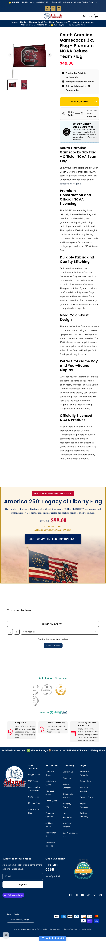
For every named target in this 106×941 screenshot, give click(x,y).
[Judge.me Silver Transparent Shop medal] (46, 689)
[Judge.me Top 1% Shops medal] (60, 689)
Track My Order (50, 773)
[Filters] (17, 632)
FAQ (48, 807)
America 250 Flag (34, 811)
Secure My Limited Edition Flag (53, 539)
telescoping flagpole (70, 183)
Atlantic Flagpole (27, 929)
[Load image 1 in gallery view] (13, 85)
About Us (67, 778)
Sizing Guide (51, 801)
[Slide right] (49, 55)
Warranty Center (67, 805)
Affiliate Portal (49, 825)
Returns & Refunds (84, 773)
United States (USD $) (19, 920)
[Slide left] (10, 55)
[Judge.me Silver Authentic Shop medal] (33, 689)
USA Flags (33, 781)
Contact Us (68, 772)
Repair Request (84, 805)
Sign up (22, 884)
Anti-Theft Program (67, 825)
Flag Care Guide (50, 793)
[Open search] (10, 632)
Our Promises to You (70, 835)
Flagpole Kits (34, 774)
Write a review (53, 645)
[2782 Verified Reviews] (83, 879)
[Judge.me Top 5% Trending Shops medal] (33, 700)
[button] (8, 16)
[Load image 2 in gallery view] (24, 85)
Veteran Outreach (67, 786)
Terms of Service (84, 789)
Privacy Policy (86, 781)
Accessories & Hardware (34, 789)
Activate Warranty (84, 815)
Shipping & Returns (68, 796)
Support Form (86, 797)
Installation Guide (51, 783)
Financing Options (50, 815)
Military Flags (34, 803)
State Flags (33, 797)
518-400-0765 (53, 867)
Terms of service (70, 929)
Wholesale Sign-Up (50, 844)
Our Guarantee (67, 815)
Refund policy (42, 929)
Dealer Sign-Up (51, 834)
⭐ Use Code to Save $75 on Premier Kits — (53, 2)
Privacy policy (55, 929)
